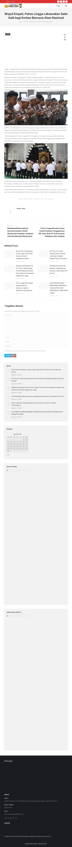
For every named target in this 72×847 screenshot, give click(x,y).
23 (26, 446)
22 (23, 446)
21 (20, 446)
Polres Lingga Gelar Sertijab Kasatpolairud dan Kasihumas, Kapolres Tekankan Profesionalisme (24, 286)
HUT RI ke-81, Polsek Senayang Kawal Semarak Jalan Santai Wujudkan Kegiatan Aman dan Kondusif (58, 254)
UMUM (7, 34)
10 (8, 444)
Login (58, 6)
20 (17, 446)
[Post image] (9, 253)
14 (20, 444)
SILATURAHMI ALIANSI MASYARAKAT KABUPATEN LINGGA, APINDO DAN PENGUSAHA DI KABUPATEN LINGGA (59, 288)
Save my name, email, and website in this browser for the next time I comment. (25, 351)
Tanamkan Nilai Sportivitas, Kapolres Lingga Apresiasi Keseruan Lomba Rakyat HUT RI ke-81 (58, 269)
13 (17, 444)
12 (14, 444)
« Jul (8, 454)
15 (23, 444)
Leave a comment (48, 199)
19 (14, 446)
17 (8, 446)
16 (26, 444)
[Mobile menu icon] (66, 6)
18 (11, 446)
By (31, 199)
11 (11, 444)
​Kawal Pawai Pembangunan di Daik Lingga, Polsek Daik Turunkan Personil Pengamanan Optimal (24, 254)
